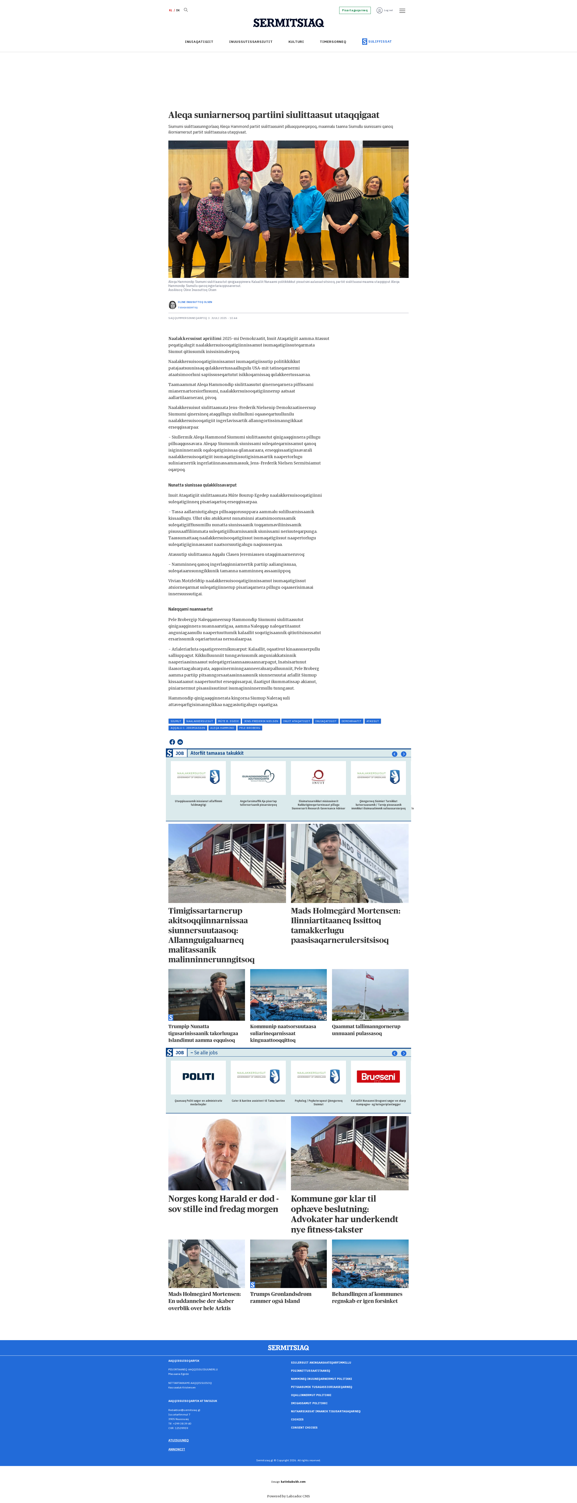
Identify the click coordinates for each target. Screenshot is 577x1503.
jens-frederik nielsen (261, 721)
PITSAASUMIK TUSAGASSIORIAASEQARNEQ (321, 1387)
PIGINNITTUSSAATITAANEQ (310, 1370)
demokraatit (351, 721)
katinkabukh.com (293, 1481)
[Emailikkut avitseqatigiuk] (180, 742)
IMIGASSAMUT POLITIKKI (309, 1403)
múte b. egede (228, 721)
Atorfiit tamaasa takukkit (217, 753)
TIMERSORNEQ (333, 41)
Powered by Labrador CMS (288, 1496)
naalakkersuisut (199, 721)
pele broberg (249, 728)
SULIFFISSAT (380, 41)
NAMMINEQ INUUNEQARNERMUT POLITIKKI (321, 1379)
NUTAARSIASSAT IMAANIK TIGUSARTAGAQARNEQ (326, 1411)
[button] (394, 754)
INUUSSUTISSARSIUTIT (250, 41)
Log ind (388, 10)
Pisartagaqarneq (355, 10)
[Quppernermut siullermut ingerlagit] (288, 23)
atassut (372, 721)
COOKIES (297, 1419)
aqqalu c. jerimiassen (188, 728)
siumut (176, 721)
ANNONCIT (176, 1449)
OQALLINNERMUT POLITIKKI (311, 1395)
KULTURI (296, 41)
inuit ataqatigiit (296, 721)
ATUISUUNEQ (178, 1440)
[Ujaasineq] (185, 10)
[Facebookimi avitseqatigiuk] (172, 742)
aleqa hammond (222, 728)
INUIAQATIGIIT (199, 41)
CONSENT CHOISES (304, 1427)
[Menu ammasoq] (400, 10)
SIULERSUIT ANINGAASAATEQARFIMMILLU (321, 1362)
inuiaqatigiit (326, 721)
